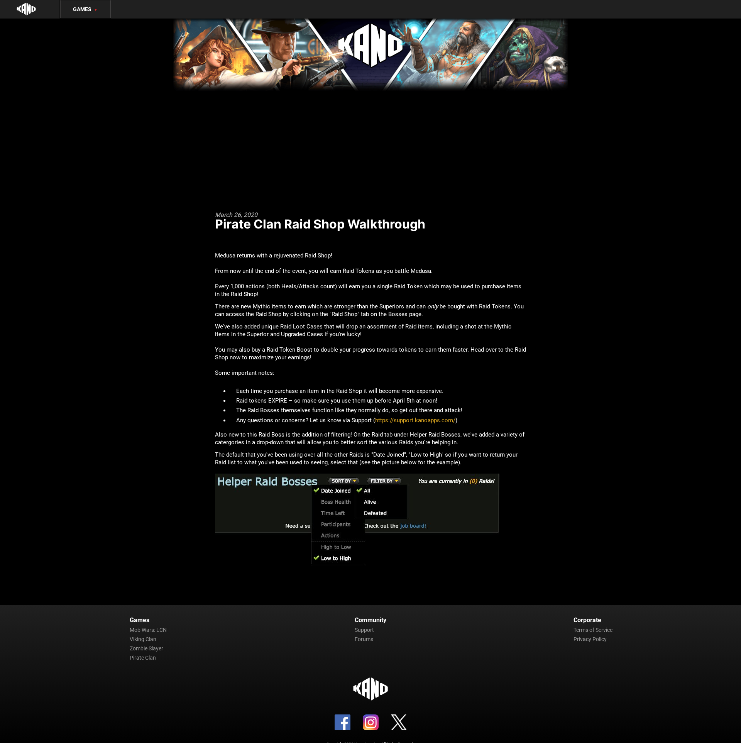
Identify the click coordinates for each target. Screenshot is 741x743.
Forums (364, 639)
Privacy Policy (590, 639)
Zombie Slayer (146, 648)
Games (85, 9)
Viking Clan (143, 639)
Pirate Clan (143, 658)
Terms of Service (593, 630)
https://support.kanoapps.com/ (415, 420)
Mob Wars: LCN (148, 630)
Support (364, 630)
